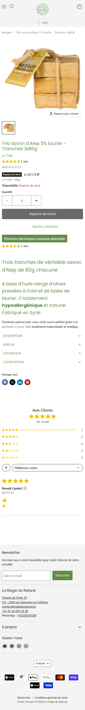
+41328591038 (26, 615)
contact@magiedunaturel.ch (19, 606)
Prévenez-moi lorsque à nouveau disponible (34, 238)
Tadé (10, 155)
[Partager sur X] (12, 382)
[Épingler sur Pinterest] (27, 382)
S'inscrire (62, 575)
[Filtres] (6, 467)
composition (13, 362)
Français (40, 663)
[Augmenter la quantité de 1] (36, 200)
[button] (11, 161)
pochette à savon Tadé (16, 326)
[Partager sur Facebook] (5, 382)
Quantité (7, 192)
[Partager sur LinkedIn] (20, 382)
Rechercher (24, 697)
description (12, 335)
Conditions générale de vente (51, 697)
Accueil (6, 32)
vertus (8, 344)
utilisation (12, 353)
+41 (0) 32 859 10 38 (15, 611)
